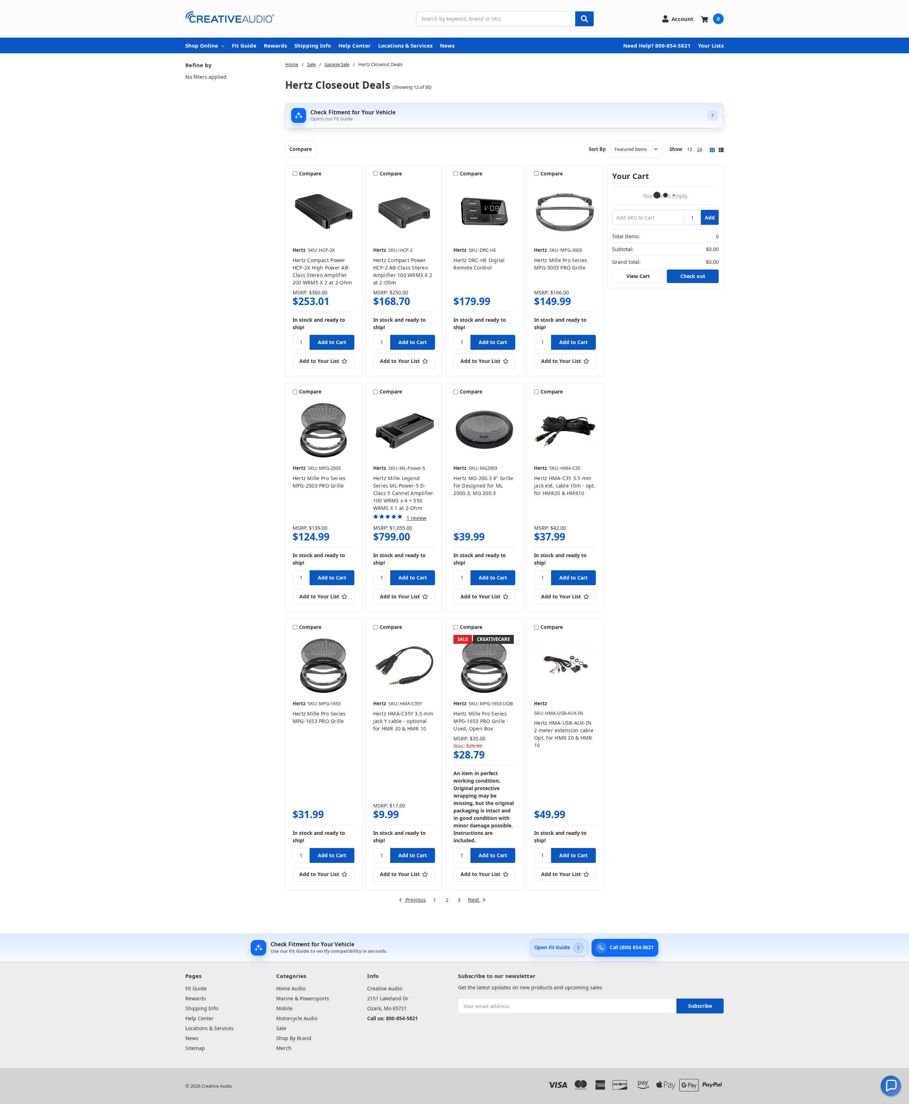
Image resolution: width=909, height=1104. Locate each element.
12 (689, 149)
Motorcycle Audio (296, 1018)
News (447, 45)
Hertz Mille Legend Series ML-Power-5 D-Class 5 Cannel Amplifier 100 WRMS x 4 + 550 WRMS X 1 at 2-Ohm (403, 493)
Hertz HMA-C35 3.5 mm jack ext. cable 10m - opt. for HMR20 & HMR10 (564, 485)
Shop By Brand (293, 1038)
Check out (692, 276)
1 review (416, 518)
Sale (281, 1028)
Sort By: (597, 149)
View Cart (638, 276)
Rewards (275, 45)
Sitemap (195, 1048)
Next (474, 900)
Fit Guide (244, 45)
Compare (300, 149)
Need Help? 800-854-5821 (657, 45)
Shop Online (201, 45)
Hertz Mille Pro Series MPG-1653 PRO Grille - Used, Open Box (480, 721)
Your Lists (711, 45)
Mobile (284, 1008)
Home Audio (290, 988)
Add (710, 217)
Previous (415, 900)
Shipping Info (312, 45)
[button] (891, 1086)
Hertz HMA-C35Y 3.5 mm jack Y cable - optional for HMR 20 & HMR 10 (403, 721)
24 (699, 149)
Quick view (323, 212)
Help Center (354, 45)
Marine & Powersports (302, 998)
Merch (284, 1048)
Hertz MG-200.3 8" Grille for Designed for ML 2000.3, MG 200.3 (483, 485)
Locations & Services (405, 45)
